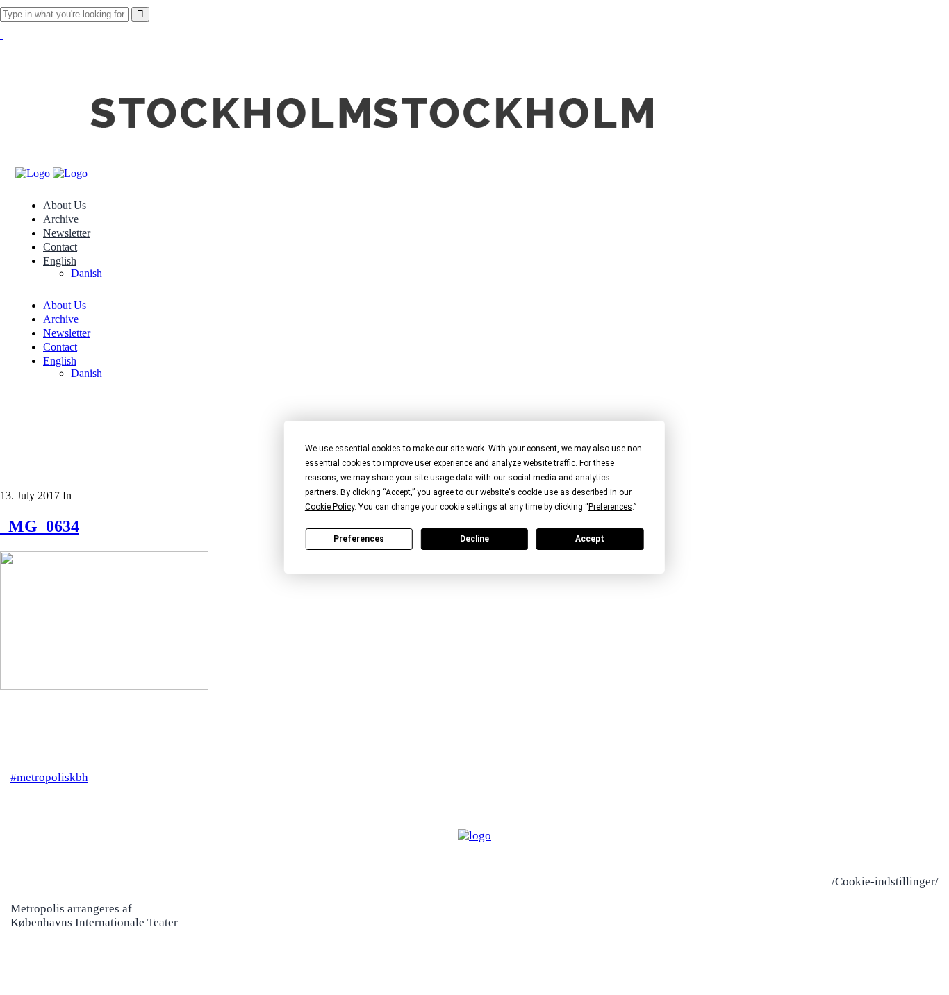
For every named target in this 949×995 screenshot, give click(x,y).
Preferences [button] (610, 507)
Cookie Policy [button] (329, 507)
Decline (474, 539)
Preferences (358, 539)
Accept (589, 539)
